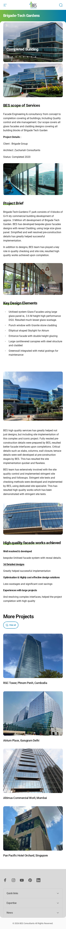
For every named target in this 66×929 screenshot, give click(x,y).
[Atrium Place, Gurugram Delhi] (33, 713)
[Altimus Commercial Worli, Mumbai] (33, 771)
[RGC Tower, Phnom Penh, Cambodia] (33, 656)
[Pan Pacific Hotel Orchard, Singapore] (33, 828)
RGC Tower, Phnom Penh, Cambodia (25, 683)
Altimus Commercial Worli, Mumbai (25, 798)
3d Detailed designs (13, 564)
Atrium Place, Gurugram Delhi (21, 740)
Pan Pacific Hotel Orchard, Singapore (25, 855)
